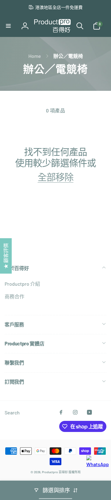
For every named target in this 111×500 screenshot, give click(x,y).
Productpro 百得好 (55, 472)
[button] (8, 26)
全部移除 (55, 176)
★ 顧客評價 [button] (6, 256)
